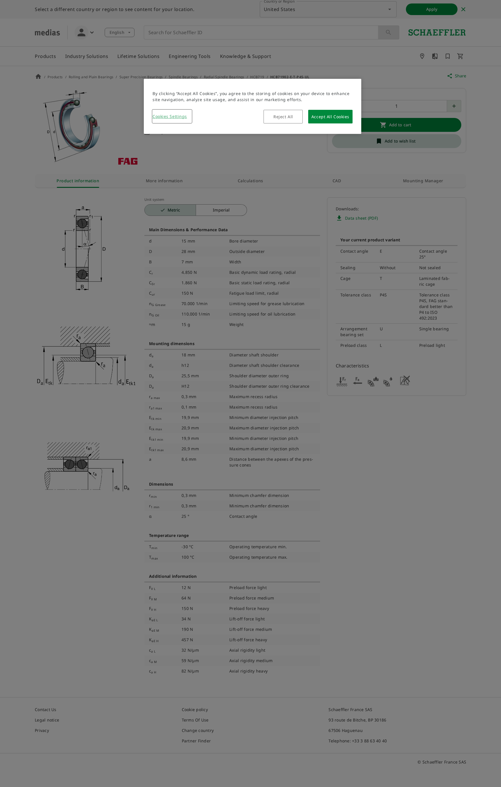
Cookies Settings (170, 116)
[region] (252, 106)
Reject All (283, 116)
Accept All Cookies (330, 116)
